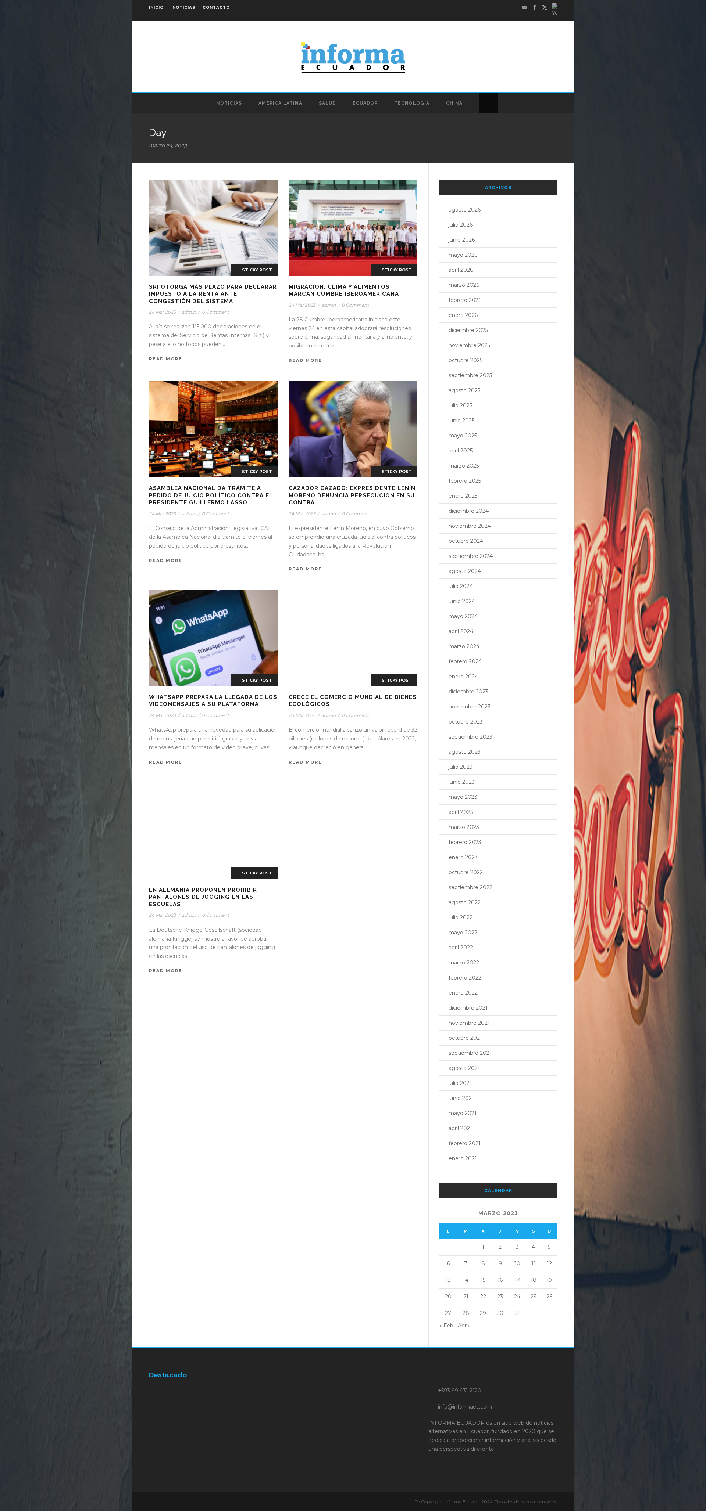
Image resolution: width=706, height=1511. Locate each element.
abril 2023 (461, 812)
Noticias (229, 103)
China (454, 103)
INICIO (156, 7)
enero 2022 (463, 992)
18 (533, 1280)
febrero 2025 (465, 480)
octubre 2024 (466, 541)
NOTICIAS (183, 7)
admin (189, 312)
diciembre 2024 (469, 511)
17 (517, 1280)
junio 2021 (461, 1098)
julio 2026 (461, 224)
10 (517, 1263)
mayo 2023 (463, 797)
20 (448, 1296)
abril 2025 (461, 450)
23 (500, 1296)
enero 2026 (463, 315)
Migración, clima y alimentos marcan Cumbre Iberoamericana (344, 290)
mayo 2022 (463, 932)
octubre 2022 (466, 872)
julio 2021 (460, 1083)
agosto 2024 (465, 571)
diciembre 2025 (468, 330)
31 (517, 1313)
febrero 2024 (465, 661)
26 (549, 1296)
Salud (327, 103)
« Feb (446, 1325)
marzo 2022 (464, 962)
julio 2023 (461, 767)
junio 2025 (461, 420)
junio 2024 (462, 601)
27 (448, 1313)
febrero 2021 (465, 1143)
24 (517, 1296)
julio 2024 (461, 586)
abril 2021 (460, 1128)
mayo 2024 (463, 616)
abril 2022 (461, 947)
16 (500, 1280)
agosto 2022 (465, 902)
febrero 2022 (465, 977)
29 (483, 1313)
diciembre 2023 (468, 691)
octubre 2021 (465, 1038)
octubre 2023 (466, 721)
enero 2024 (463, 676)
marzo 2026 (464, 285)
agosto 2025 (464, 390)
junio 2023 (462, 782)
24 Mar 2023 (162, 312)
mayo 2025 (463, 435)
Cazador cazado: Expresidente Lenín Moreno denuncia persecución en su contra (352, 495)
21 (465, 1296)
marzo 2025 (464, 465)
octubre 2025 (465, 360)
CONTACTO (216, 7)
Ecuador (365, 103)
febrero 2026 (465, 300)
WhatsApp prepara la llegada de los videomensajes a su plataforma (213, 701)
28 (466, 1313)
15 (483, 1280)
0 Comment (215, 312)
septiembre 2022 (470, 887)
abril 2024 (461, 631)
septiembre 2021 (470, 1053)
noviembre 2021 (469, 1023)
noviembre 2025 (469, 345)
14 (465, 1280)
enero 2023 (463, 857)
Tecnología (411, 103)
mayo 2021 (463, 1113)
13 (448, 1280)
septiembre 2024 (471, 556)
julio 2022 (461, 917)
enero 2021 (463, 1158)
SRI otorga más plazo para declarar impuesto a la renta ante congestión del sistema (213, 294)
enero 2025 (463, 496)
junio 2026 (462, 240)
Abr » (464, 1325)
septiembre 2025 (470, 375)
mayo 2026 (463, 255)
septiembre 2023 (470, 736)
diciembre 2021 (468, 1008)
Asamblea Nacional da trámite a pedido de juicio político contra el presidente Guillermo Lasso (211, 495)
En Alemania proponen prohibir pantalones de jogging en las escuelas (203, 897)
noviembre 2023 (470, 706)
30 (500, 1313)
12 (549, 1263)
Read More (165, 358)
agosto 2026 (465, 209)
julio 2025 (460, 405)
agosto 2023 (465, 752)
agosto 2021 (464, 1068)
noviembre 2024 (470, 526)
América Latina (280, 103)
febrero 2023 (465, 842)
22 (483, 1296)
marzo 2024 (464, 646)
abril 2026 (461, 270)
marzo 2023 (464, 827)
